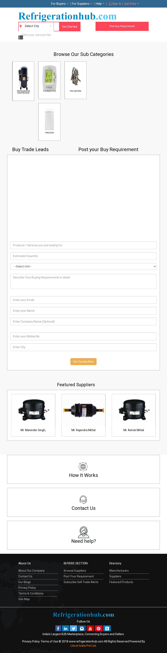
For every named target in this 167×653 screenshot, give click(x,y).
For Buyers (58, 3)
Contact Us (25, 576)
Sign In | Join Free (124, 3)
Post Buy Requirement (122, 26)
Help (99, 3)
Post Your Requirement (79, 576)
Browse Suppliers (75, 570)
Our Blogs (24, 582)
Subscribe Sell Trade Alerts (81, 582)
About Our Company (31, 570)
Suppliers (115, 576)
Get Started (69, 26)
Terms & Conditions (30, 593)
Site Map (24, 599)
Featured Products (121, 582)
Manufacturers (119, 570)
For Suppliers (80, 3)
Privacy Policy (27, 587)
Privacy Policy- (31, 641)
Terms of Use (49, 641)
